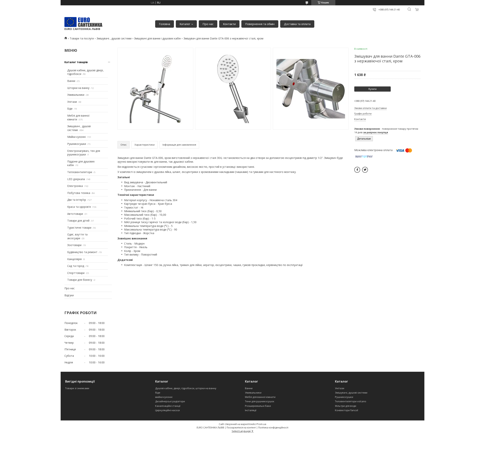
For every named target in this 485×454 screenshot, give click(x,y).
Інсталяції (250, 410)
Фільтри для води (345, 406)
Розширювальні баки (258, 406)
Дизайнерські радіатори (170, 401)
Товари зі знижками (77, 388)
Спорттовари (75, 273)
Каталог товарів (76, 62)
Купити (372, 89)
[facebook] (357, 170)
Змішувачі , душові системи (114, 38)
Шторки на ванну (78, 88)
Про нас (208, 24)
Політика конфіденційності (273, 427)
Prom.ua (261, 424)
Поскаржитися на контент (241, 427)
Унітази (72, 102)
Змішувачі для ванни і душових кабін (157, 38)
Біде (70, 108)
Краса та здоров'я (79, 207)
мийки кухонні (163, 397)
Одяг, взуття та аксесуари (77, 236)
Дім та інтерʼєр (76, 200)
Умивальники (75, 94)
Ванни (71, 81)
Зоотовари (74, 245)
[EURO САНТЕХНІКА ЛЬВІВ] (83, 22)
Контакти (229, 24)
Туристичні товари (79, 227)
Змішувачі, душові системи (351, 392)
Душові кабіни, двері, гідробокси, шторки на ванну (185, 388)
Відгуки (69, 295)
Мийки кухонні (76, 137)
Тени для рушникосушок (259, 401)
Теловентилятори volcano (350, 401)
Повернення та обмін (260, 24)
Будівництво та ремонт (82, 252)
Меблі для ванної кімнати (260, 397)
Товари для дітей (78, 220)
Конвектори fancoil (346, 410)
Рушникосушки (76, 144)
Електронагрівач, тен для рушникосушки (83, 152)
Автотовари (75, 214)
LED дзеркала (76, 179)
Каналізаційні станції (167, 406)
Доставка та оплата (297, 24)
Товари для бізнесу (79, 279)
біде (157, 392)
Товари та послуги (82, 38)
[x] (365, 170)
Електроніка (75, 186)
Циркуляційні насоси (167, 410)
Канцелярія (74, 259)
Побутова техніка (78, 193)
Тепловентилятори (79, 172)
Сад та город (75, 266)
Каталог (185, 24)
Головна (164, 24)
